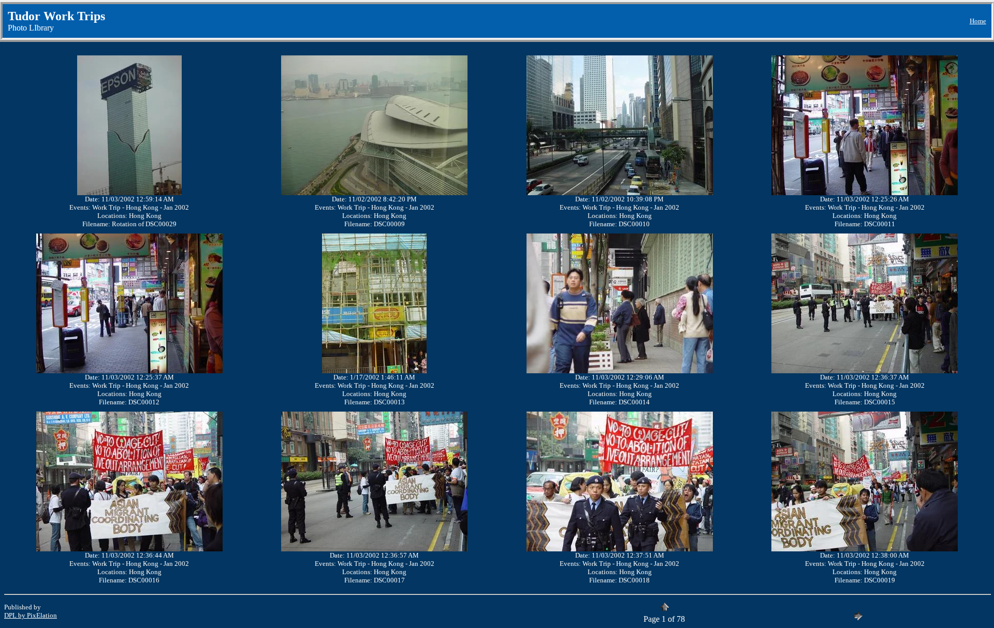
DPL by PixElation (30, 615)
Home (978, 21)
